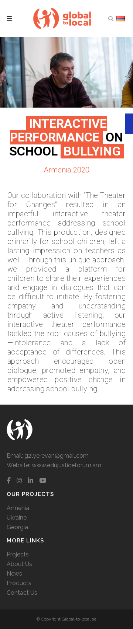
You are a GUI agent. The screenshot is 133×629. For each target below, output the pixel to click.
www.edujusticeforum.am (66, 465)
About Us (19, 563)
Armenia (18, 507)
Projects (18, 554)
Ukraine (17, 517)
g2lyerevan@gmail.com (56, 455)
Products (19, 583)
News (14, 573)
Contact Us (22, 592)
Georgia (17, 527)
